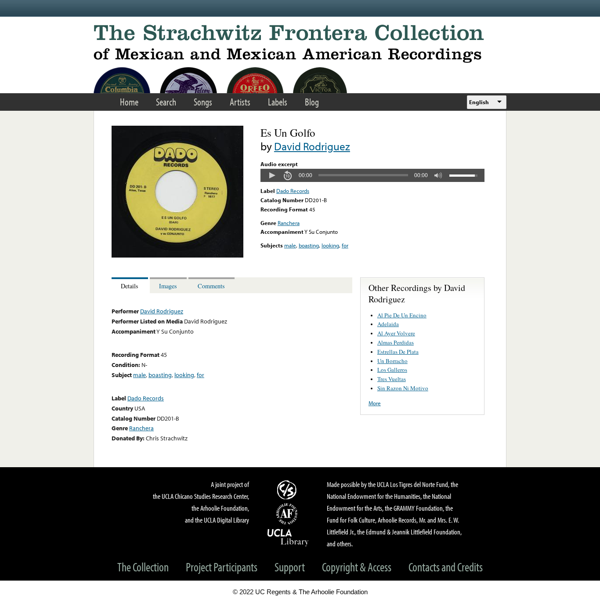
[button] (272, 175)
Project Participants (221, 566)
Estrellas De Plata (398, 352)
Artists (240, 101)
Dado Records (292, 190)
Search (166, 101)
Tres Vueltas (391, 379)
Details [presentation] (129, 286)
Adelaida (388, 324)
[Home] (300, 44)
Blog (312, 101)
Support (290, 566)
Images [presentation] (168, 286)
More (375, 403)
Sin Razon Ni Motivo (402, 388)
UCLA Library (288, 537)
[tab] (131, 285)
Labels (277, 101)
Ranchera (289, 222)
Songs (203, 101)
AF (288, 514)
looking (330, 245)
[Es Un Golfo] (177, 255)
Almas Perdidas (395, 342)
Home (129, 101)
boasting (309, 245)
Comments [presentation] (211, 286)
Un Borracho (392, 361)
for (345, 245)
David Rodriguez (312, 146)
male (290, 245)
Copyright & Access (356, 566)
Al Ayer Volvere (396, 333)
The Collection (143, 566)
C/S (288, 489)
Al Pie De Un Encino (402, 315)
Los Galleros (392, 370)
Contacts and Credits (445, 566)
